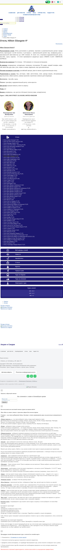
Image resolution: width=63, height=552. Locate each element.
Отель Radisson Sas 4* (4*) (10, 169)
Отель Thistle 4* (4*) (8, 180)
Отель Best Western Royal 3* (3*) (12, 196)
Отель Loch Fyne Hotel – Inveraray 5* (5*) (14, 144)
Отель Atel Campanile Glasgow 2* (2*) (13, 233)
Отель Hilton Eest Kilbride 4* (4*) (11, 154)
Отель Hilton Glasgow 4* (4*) (10, 156)
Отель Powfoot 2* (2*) (9, 243)
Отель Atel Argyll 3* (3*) (9, 183)
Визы (34, 12)
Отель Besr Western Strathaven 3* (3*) (13, 185)
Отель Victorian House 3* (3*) (11, 230)
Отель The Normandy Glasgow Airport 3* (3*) (15, 226)
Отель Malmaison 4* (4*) (9, 161)
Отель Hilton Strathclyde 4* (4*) (11, 159)
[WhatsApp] (28, 376)
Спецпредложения (19, 351)
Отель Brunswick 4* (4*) (9, 151)
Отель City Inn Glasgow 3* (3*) (11, 201)
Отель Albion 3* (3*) (8, 181)
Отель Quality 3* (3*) (8, 217)
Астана (6, 303)
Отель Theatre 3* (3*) (9, 228)
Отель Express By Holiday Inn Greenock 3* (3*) (15, 204)
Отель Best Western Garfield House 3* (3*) (14, 193)
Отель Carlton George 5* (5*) (11, 140)
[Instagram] (31, 376)
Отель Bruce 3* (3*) (8, 199)
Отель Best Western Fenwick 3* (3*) (12, 191)
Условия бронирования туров (31, 14)
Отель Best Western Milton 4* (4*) (12, 149)
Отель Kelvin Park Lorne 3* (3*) (11, 212)
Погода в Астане (5, 324)
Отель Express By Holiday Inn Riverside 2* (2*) (15, 235)
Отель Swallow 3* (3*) (9, 220)
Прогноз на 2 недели (6, 308)
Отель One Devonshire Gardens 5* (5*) (13, 146)
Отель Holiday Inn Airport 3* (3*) (11, 207)
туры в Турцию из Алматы (14, 367)
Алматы (6, 301)
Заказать (4, 402)
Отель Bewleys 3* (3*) (9, 198)
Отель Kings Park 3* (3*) (9, 214)
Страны (29, 12)
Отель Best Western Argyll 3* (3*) (12, 186)
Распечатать (59, 43)
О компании (12, 12)
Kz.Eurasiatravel (31, 9)
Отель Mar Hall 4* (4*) (9, 162)
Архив (60, 344)
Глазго (5, 36)
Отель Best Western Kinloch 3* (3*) (12, 194)
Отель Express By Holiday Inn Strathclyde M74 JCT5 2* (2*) (19, 236)
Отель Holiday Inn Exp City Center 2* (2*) (14, 238)
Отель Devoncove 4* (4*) (9, 153)
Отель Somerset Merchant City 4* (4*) (13, 173)
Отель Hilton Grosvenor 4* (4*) (11, 157)
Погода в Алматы (5, 305)
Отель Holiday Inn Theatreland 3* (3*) (13, 209)
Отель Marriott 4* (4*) (9, 164)
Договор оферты (7, 372)
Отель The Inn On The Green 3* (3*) (13, 225)
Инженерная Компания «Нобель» (28, 381)
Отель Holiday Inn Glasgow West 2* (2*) (13, 239)
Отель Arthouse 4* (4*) (9, 148)
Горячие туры (42, 12)
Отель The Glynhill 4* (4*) (10, 177)
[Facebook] (35, 376)
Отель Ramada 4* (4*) (9, 170)
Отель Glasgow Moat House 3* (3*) (12, 206)
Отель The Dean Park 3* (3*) (11, 222)
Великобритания (7, 33)
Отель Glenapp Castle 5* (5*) (11, 143)
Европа (5, 31)
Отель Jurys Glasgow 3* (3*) (10, 210)
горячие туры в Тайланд (27, 367)
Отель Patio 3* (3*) (8, 215)
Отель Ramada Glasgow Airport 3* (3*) (13, 219)
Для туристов (21, 12)
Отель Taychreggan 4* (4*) (10, 175)
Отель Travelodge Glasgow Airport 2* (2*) (14, 244)
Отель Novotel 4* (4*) (9, 167)
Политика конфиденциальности (25, 372)
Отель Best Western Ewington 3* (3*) (13, 190)
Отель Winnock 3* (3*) (9, 231)
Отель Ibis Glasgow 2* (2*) (10, 241)
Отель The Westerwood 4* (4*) (11, 178)
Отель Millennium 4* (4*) (9, 165)
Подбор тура (50, 12)
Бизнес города (7, 34)
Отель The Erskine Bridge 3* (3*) (12, 223)
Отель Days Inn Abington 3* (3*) (11, 202)
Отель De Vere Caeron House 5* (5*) (13, 141)
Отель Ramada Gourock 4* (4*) (11, 172)
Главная (5, 28)
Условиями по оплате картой (18, 537)
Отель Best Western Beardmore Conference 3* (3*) (16, 188)
